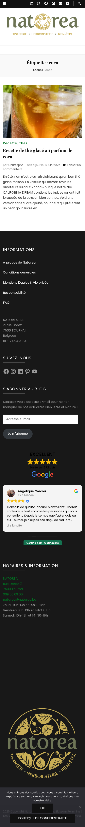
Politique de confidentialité (42, 818)
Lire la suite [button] (14, 525)
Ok (42, 808)
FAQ (6, 302)
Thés (23, 143)
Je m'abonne (18, 433)
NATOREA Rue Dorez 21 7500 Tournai (13, 583)
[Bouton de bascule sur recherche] (79, 3)
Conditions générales (19, 272)
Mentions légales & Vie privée (25, 282)
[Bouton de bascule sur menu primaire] (42, 50)
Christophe (16, 165)
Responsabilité (14, 292)
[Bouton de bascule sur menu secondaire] (4, 4)
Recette (10, 143)
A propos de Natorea (19, 262)
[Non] (80, 807)
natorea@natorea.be (19, 599)
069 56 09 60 (13, 594)
